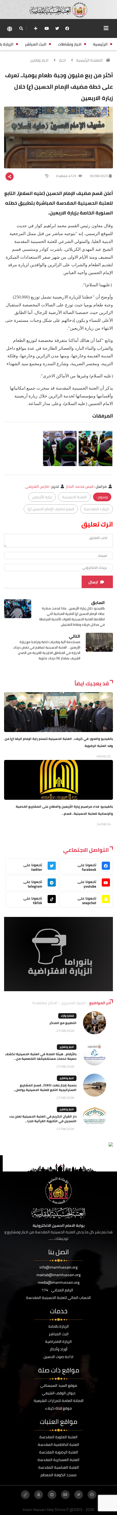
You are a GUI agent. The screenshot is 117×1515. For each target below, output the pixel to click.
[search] (21, 28)
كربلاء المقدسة (96, 508)
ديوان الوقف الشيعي (58, 1393)
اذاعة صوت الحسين (58, 1356)
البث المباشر (59, 1333)
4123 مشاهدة (66, 176)
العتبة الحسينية (74, 496)
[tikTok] (25, 1494)
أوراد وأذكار (58, 1349)
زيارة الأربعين (42, 496)
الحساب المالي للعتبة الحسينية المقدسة (58, 1297)
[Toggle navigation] (106, 28)
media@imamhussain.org (58, 1282)
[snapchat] (38, 1494)
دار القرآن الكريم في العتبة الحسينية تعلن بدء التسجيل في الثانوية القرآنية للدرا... (42, 1118)
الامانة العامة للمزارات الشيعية (59, 1400)
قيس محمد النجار (79, 486)
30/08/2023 (99, 176)
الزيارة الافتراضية (58, 1341)
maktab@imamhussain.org (58, 1274)
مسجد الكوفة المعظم (58, 1474)
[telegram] (52, 1494)
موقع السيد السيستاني (58, 1385)
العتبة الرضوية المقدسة (58, 1452)
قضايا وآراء (67, 1015)
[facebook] (67, 28)
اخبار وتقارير (39, 60)
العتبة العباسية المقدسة (58, 1467)
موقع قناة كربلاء (58, 1408)
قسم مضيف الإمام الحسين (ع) (50, 508)
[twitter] (57, 28)
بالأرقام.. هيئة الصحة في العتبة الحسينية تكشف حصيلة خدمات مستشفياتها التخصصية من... (40, 1056)
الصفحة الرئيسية (89, 60)
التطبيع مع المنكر (63, 1023)
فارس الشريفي (37, 486)
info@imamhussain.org (58, 1267)
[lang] (9, 28)
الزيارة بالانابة (58, 1326)
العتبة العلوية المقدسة (58, 1436)
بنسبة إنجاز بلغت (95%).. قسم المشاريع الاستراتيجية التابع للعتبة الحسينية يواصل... (44, 1087)
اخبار (62, 60)
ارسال (93, 582)
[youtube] (47, 28)
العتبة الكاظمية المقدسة (58, 1444)
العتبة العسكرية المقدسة (58, 1459)
